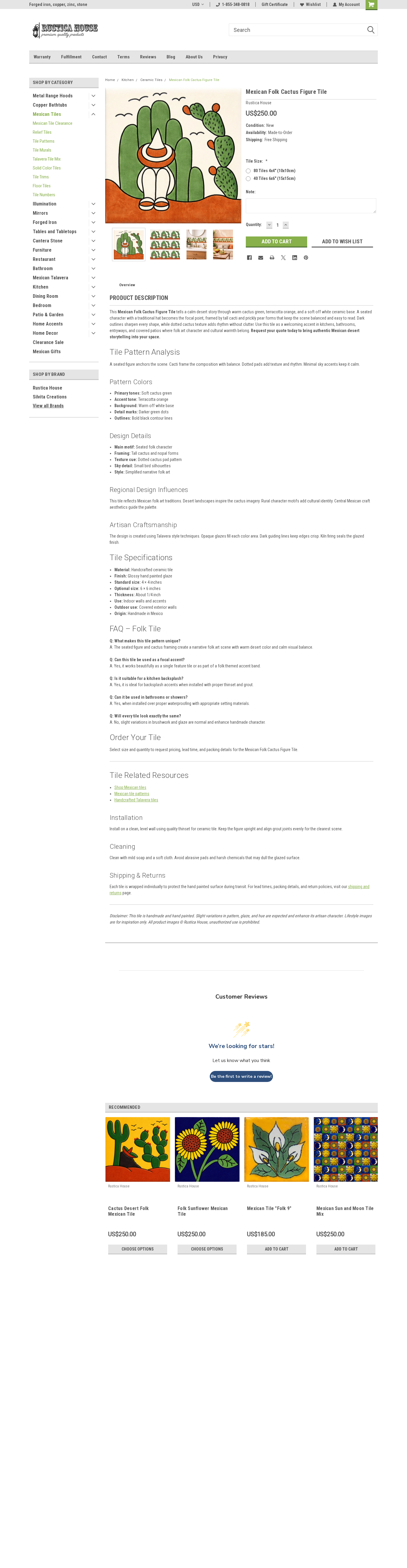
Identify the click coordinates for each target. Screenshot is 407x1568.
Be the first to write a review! (241, 1076)
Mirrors (40, 213)
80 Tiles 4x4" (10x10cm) (275, 170)
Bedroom (42, 305)
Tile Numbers (44, 194)
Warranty (42, 57)
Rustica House (47, 388)
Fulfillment (71, 57)
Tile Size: (257, 161)
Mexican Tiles (47, 114)
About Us (194, 57)
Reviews (148, 57)
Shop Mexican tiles (130, 787)
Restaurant (44, 259)
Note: (251, 191)
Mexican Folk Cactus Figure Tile (194, 80)
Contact (99, 57)
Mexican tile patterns (131, 793)
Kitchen (40, 287)
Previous (111, 155)
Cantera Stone (48, 241)
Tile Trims (41, 177)
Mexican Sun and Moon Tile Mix (345, 1211)
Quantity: (254, 224)
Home (110, 80)
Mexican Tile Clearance (52, 123)
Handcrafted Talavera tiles (136, 800)
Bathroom (43, 268)
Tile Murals (42, 150)
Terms (123, 57)
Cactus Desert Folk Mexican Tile (128, 1211)
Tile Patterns (44, 141)
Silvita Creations (50, 397)
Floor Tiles (42, 186)
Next (235, 155)
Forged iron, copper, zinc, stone (58, 4)
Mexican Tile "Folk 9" (269, 1208)
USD (196, 4)
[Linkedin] (294, 257)
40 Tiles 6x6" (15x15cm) (275, 178)
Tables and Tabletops (55, 231)
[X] (283, 257)
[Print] (272, 257)
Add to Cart (276, 1249)
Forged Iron (45, 222)
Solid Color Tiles (47, 168)
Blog (171, 57)
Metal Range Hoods (53, 96)
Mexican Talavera (50, 278)
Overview (127, 285)
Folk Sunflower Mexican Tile (203, 1211)
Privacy (220, 57)
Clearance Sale (48, 342)
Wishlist (313, 4)
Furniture (42, 250)
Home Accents (48, 324)
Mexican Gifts (47, 351)
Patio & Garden (48, 314)
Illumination (44, 204)
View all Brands (48, 406)
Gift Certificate (275, 4)
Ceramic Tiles (151, 80)
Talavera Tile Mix (47, 159)
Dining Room (45, 296)
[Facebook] (249, 257)
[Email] (260, 257)
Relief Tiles (42, 132)
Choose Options (138, 1249)
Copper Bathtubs (50, 105)
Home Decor (45, 333)
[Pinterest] (306, 257)
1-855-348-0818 (235, 4)
